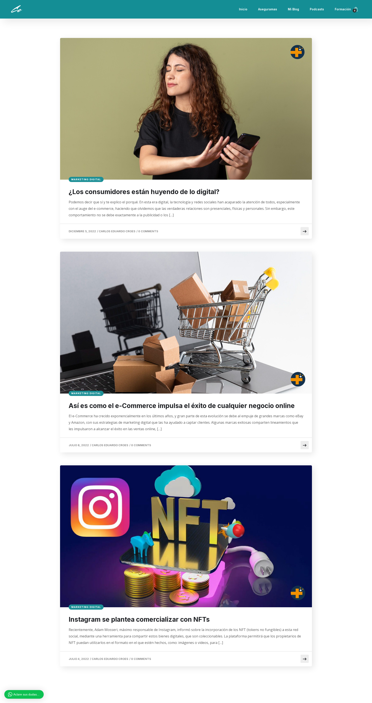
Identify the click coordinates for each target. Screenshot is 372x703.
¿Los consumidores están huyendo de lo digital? (144, 192)
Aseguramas (267, 9)
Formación (343, 9)
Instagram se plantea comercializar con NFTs (139, 619)
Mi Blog (293, 9)
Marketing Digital (86, 179)
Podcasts (317, 9)
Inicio (243, 9)
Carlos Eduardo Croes (117, 231)
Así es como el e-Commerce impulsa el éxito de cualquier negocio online (182, 406)
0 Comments (148, 231)
